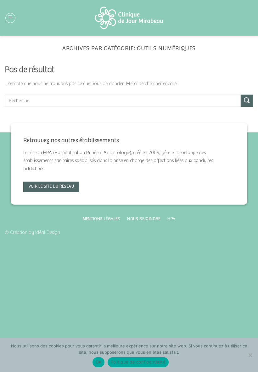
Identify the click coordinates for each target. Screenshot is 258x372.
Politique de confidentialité (138, 361)
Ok (98, 361)
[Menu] (10, 18)
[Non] (250, 357)
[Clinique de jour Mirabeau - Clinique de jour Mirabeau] (129, 18)
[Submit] (247, 101)
